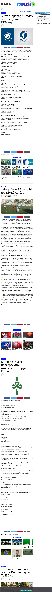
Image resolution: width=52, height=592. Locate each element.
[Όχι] (50, 589)
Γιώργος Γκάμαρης (15, 534)
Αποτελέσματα (29, 11)
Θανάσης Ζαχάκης (8, 196)
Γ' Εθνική (12, 154)
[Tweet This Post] (14, 47)
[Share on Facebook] (7, 47)
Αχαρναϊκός (9, 534)
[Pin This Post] (20, 47)
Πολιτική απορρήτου (28, 590)
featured (8, 154)
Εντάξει (22, 590)
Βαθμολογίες (22, 11)
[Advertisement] (17, 143)
